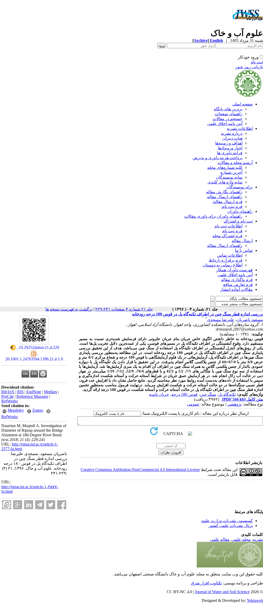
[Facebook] (61, 504)
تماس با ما (244, 250)
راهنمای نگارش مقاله (224, 192)
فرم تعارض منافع (238, 284)
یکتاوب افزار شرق (206, 583)
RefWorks (9, 401)
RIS (20, 392)
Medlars (50, 392)
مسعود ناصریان (250, 319)
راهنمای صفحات (228, 114)
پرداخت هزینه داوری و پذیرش (217, 158)
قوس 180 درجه (184, 394)
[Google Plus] (17, 504)
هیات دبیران (232, 138)
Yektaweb (255, 600)
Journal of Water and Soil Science (222, 592)
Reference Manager (32, 396)
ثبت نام (257, 62)
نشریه (258, 539)
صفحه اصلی (242, 104)
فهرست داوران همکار (234, 270)
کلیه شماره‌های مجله (224, 167)
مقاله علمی (220, 539)
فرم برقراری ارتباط (225, 260)
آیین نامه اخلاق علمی (224, 123)
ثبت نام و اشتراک (238, 221)
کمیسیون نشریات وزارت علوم (227, 520)
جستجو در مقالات (227, 119)
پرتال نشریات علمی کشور (231, 525)
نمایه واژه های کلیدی (225, 182)
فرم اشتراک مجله (227, 236)
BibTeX (7, 392)
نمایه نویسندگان (229, 177)
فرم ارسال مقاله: (227, 201)
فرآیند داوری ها (229, 153)
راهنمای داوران (240, 211)
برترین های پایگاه (228, 109)
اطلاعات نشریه (240, 128)
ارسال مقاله (242, 240)
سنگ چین (208, 394)
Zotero (37, 410)
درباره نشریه (231, 133)
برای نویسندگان (240, 187)
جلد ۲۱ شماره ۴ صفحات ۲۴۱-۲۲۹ (124, 309)
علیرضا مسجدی (220, 319)
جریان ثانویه (159, 394)
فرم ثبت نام (232, 231)
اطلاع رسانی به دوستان (222, 265)
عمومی (193, 404)
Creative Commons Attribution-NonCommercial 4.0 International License (140, 469)
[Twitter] (50, 504)
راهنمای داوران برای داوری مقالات (213, 216)
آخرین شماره (231, 172)
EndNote (33, 392)
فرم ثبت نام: (231, 206)
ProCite (7, 396)
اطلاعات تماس (229, 255)
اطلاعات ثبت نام (228, 226)
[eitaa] (6, 504)
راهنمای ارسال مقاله (224, 197)
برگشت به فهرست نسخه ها (68, 309)
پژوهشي (234, 404)
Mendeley (16, 410)
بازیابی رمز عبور (249, 67)
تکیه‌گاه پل (227, 394)
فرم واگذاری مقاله (237, 279)
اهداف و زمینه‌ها (228, 143)
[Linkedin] (28, 504)
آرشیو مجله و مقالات (235, 162)
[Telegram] (39, 504)
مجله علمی (241, 539)
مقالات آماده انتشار (236, 289)
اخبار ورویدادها (230, 148)
